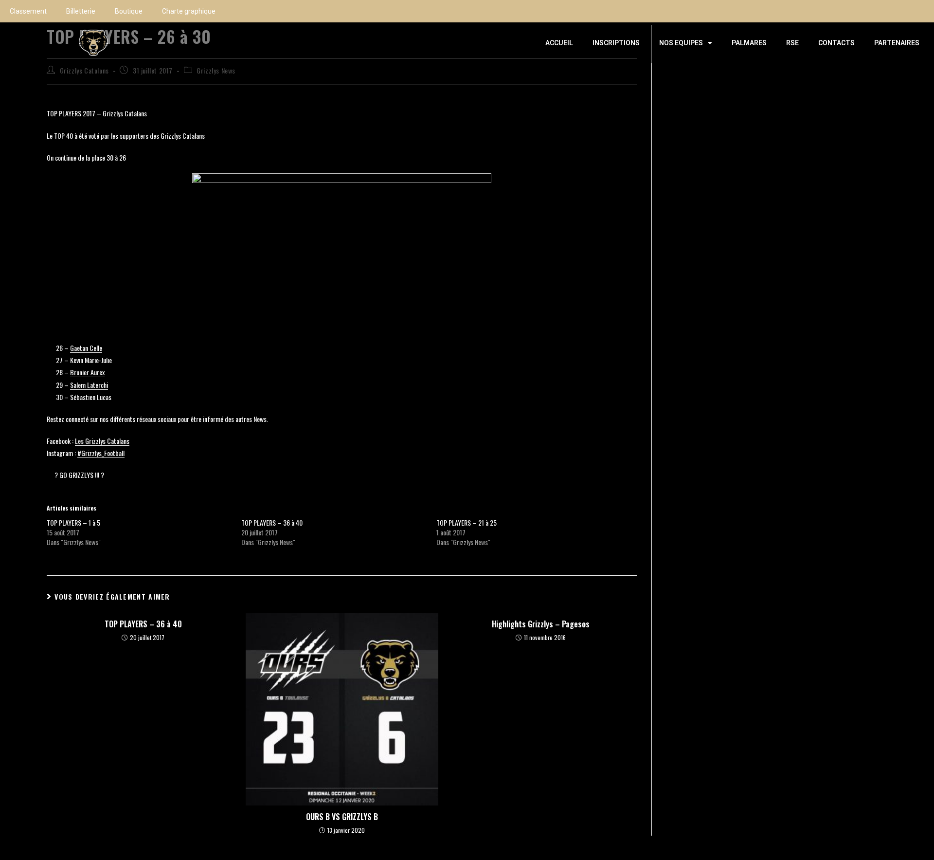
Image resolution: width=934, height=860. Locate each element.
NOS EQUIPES (681, 43)
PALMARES (749, 43)
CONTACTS (836, 43)
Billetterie (80, 11)
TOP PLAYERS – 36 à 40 (272, 522)
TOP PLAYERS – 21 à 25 (466, 522)
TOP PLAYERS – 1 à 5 (73, 522)
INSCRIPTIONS (616, 43)
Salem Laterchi (89, 385)
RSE (792, 43)
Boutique (129, 11)
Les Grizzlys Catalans (102, 441)
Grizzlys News (216, 70)
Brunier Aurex (87, 372)
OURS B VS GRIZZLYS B (342, 816)
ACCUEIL (559, 43)
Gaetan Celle (86, 348)
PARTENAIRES (896, 43)
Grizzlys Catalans (84, 70)
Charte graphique (189, 11)
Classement (28, 11)
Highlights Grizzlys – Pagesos (541, 624)
